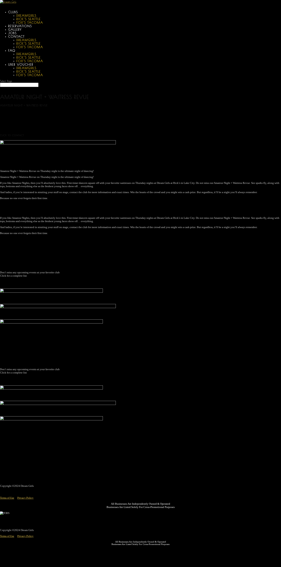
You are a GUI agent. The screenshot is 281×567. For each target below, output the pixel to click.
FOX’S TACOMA (29, 22)
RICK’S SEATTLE (28, 19)
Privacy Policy (25, 497)
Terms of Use (7, 497)
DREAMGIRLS (26, 15)
